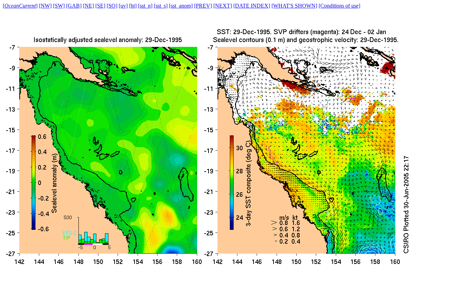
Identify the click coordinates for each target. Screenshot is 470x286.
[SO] (112, 6)
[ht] (133, 6)
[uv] (123, 6)
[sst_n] (145, 6)
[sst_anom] (181, 6)
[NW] (45, 6)
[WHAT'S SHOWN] (294, 6)
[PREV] (203, 6)
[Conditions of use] (339, 6)
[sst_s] (161, 6)
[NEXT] (222, 6)
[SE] (100, 6)
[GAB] (74, 6)
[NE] (88, 6)
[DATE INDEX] (251, 6)
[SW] (59, 6)
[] (20, 6)
